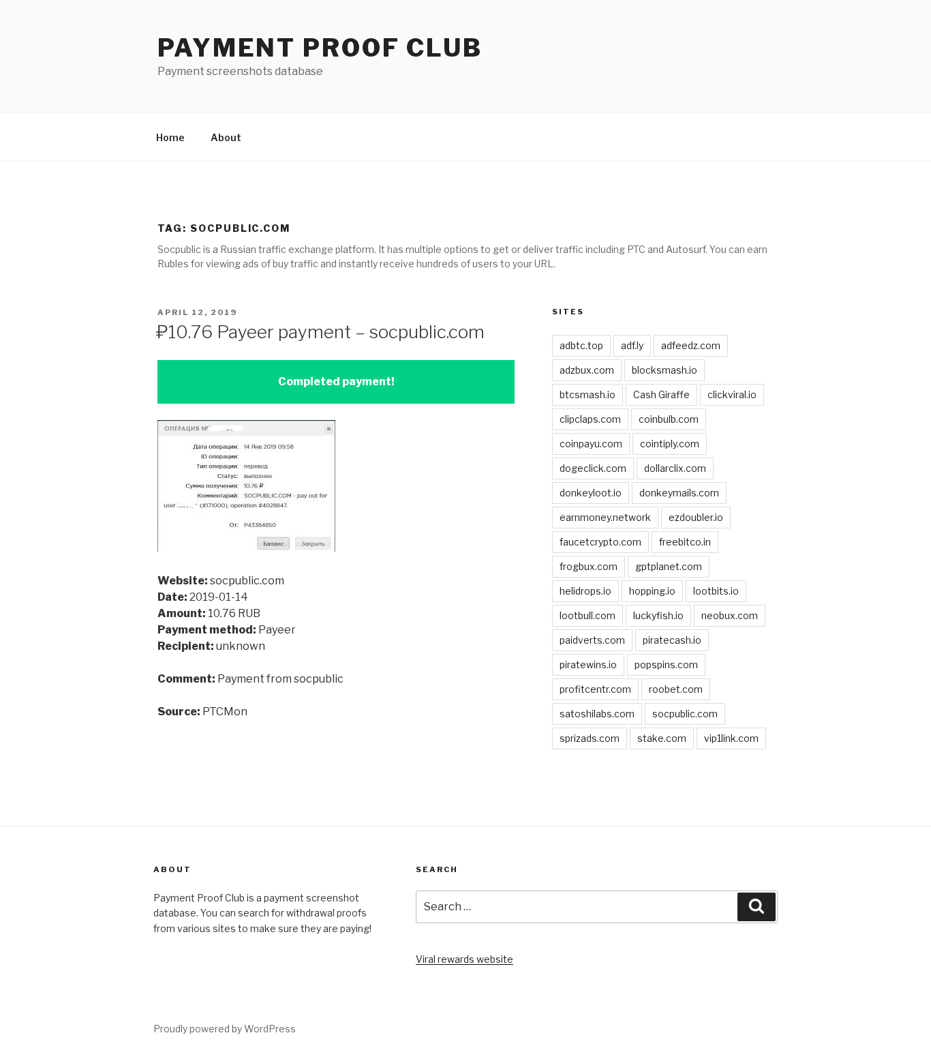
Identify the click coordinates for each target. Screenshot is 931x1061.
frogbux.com (588, 566)
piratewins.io (588, 664)
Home (170, 137)
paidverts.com (592, 640)
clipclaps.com (590, 419)
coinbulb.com (669, 419)
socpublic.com (685, 713)
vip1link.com (731, 738)
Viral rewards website (464, 959)
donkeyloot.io (591, 492)
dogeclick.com (593, 468)
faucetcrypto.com (600, 542)
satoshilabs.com (597, 713)
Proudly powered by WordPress (224, 1028)
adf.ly (632, 345)
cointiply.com (669, 443)
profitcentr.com (595, 689)
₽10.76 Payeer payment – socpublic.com (320, 331)
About (226, 137)
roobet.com (676, 689)
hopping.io (652, 591)
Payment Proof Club (320, 48)
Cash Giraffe (661, 394)
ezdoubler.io (696, 517)
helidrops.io (585, 591)
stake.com (661, 738)
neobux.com (729, 615)
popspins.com (666, 664)
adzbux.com (587, 370)
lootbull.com (587, 615)
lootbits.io (716, 591)
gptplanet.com (668, 566)
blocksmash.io (664, 370)
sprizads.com (590, 738)
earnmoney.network (605, 517)
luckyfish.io (658, 615)
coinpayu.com (591, 443)
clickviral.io (732, 394)
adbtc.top (581, 345)
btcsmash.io (587, 394)
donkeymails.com (679, 492)
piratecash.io (672, 640)
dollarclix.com (675, 468)
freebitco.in (685, 542)
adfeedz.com (690, 345)
